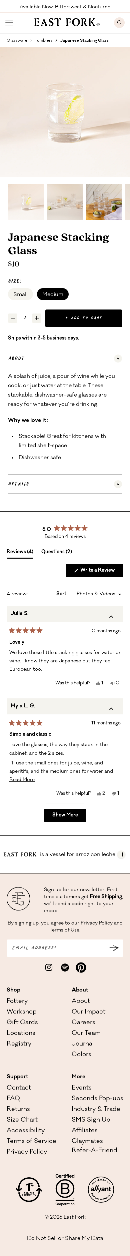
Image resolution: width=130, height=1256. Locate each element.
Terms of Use (64, 930)
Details (18, 484)
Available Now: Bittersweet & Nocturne (65, 6)
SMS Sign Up (91, 1120)
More (78, 1077)
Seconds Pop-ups (97, 1099)
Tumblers (44, 41)
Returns (18, 1110)
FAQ (13, 1099)
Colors (81, 1055)
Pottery (17, 1002)
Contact (19, 1088)
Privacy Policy (97, 923)
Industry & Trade (96, 1110)
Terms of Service (31, 1142)
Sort (61, 594)
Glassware (17, 41)
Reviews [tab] (20, 554)
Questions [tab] (56, 554)
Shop (13, 990)
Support (17, 1077)
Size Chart (22, 1120)
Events (82, 1088)
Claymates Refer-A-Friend (94, 1146)
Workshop (22, 1012)
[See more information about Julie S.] (111, 618)
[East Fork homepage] (64, 21)
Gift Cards (22, 1023)
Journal (83, 1044)
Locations (21, 1034)
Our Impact (88, 1012)
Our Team (86, 1034)
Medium (52, 294)
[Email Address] (114, 948)
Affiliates (85, 1131)
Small (20, 294)
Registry (19, 1044)
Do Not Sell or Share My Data (65, 1238)
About (16, 358)
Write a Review (101, 572)
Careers (83, 1023)
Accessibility (26, 1131)
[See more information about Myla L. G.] (111, 710)
